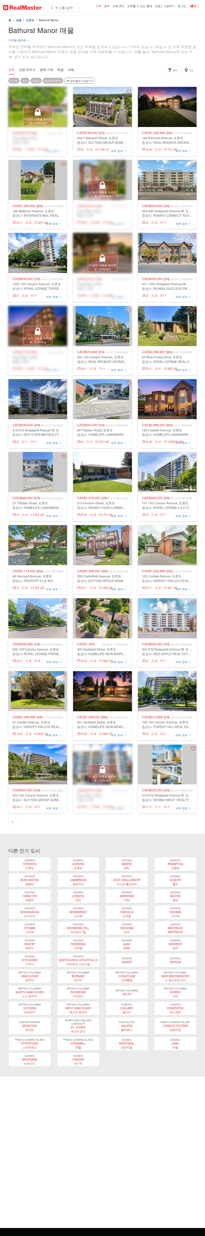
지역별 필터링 (18, 40)
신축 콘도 (119, 6)
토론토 (30, 20)
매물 (18, 20)
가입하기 (169, 6)
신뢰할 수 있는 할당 (139, 6)
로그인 (182, 6)
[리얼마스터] (22, 7)
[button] (128, 91)
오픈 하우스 (27, 69)
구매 (98, 6)
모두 (11, 69)
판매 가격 (46, 69)
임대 (107, 6)
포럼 (158, 6)
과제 (71, 69)
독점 (60, 69)
